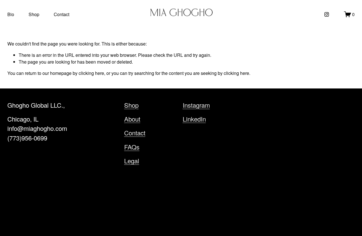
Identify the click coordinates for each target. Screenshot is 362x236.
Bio (10, 14)
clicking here (91, 73)
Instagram (196, 105)
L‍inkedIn (194, 118)
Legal (131, 160)
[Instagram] (326, 14)
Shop (34, 14)
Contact (61, 14)
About (132, 118)
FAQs (131, 146)
